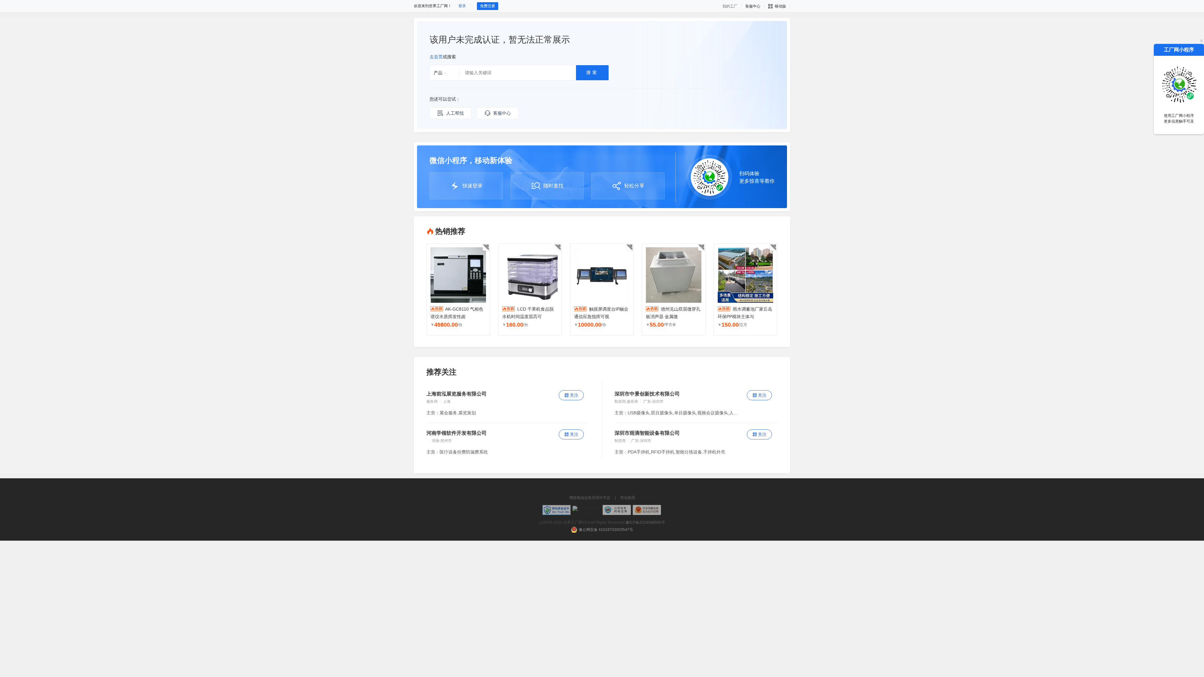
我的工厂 (729, 6)
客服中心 (502, 113)
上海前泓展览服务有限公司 (456, 393)
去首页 (436, 56)
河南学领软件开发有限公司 (456, 433)
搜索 (592, 72)
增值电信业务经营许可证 (589, 498)
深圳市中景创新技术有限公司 (647, 393)
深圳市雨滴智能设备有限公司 (647, 433)
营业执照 (627, 498)
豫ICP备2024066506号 (645, 522)
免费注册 (487, 6)
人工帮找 (455, 113)
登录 (462, 6)
